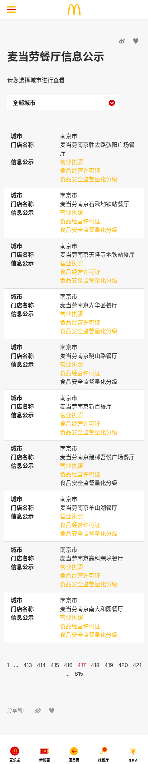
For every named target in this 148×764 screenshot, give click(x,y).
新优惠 (44, 760)
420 (123, 664)
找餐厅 (103, 760)
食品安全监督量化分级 (88, 179)
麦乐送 (14, 760)
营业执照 (71, 162)
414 (41, 664)
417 (82, 664)
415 (55, 664)
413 (27, 664)
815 (79, 673)
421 (137, 664)
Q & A (133, 760)
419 (109, 664)
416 (68, 664)
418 (95, 664)
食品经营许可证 (80, 170)
